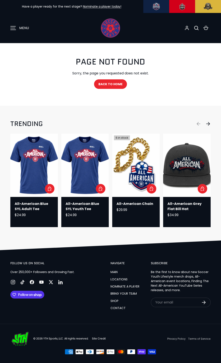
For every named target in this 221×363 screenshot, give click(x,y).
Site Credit (99, 338)
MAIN (114, 272)
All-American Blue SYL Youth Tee (82, 206)
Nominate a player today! (102, 6)
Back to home (110, 84)
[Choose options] (49, 188)
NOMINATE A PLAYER (124, 286)
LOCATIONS (119, 279)
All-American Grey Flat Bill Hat (184, 206)
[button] (196, 28)
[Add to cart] (151, 188)
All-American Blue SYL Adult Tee (31, 206)
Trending (26, 123)
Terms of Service (199, 339)
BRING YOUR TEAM (123, 293)
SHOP (114, 301)
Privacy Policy (176, 339)
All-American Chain (135, 203)
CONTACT (118, 308)
